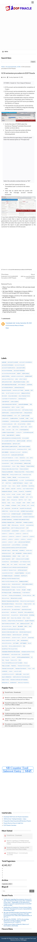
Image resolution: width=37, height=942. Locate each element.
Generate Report (13, 480)
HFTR (31, 497)
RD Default (18, 606)
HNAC (13, 502)
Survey (14, 657)
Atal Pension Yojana (19, 382)
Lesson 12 (11, 533)
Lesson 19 (25, 536)
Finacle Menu (30, 466)
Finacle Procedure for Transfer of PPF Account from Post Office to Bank (19, 703)
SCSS (18, 66)
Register (20, 612)
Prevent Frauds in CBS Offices (10, 601)
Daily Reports (10, 435)
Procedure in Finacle (8, 604)
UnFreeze (4, 671)
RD (2, 606)
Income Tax (15, 508)
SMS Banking (24, 640)
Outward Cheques (7, 575)
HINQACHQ (14, 500)
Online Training (19, 573)
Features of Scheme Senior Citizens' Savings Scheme (18, 300)
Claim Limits (5, 418)
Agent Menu (25, 373)
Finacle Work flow (15, 474)
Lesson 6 (23, 539)
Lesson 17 (18, 536)
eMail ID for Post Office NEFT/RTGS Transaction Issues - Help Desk (19, 719)
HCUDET (28, 494)
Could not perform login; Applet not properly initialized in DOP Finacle (18, 714)
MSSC (19, 556)
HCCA (3, 494)
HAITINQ (19, 488)
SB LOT (14, 626)
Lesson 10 (29, 531)
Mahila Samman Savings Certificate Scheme (14, 547)
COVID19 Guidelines (7, 424)
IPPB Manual (15, 525)
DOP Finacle (15, 938)
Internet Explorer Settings (21, 519)
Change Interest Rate (16, 412)
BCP (32, 390)
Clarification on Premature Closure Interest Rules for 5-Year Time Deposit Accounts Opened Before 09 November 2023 (18, 909)
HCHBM (19, 494)
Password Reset (16, 584)
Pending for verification (18, 587)
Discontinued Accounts (9, 449)
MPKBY (14, 556)
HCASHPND (28, 491)
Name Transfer (6, 559)
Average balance (19, 387)
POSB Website (26, 592)
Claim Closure (25, 415)
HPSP (33, 502)
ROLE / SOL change (16, 618)
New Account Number (22, 559)
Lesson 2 (32, 536)
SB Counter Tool (6, 626)
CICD (15, 415)
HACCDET (4, 486)
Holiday (18, 502)
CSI (13, 429)
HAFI (3, 488)
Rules (28, 618)
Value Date (26, 674)
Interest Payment (27, 514)
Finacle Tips (5, 474)
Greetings (8, 483)
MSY (27, 556)
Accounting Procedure (9, 373)
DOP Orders (5, 452)
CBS (31, 404)
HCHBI (13, 494)
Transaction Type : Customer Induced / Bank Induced (18, 709)
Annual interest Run (8, 379)
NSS (11, 564)
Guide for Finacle (18, 483)
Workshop (13, 682)
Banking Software (18, 390)
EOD (12, 463)
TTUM (29, 668)
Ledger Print (15, 531)
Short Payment (6, 637)
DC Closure (25, 438)
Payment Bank (6, 587)
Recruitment (5, 612)
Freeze (14, 477)
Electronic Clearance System (10, 460)
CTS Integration (23, 429)
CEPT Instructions (27, 410)
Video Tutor (5, 679)
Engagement (5, 463)
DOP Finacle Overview (10, 825)
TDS (3, 660)
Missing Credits (27, 553)
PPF (34, 595)
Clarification (14, 418)
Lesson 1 (22, 531)
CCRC (22, 407)
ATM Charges (21, 384)
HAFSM (8, 488)
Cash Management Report (9, 404)
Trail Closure (6, 665)
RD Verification (6, 609)
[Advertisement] (18, 30)
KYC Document (6, 531)
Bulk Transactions (24, 396)
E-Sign (16, 457)
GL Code (21, 480)
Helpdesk (15, 497)
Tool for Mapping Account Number (12, 663)
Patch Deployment (27, 584)
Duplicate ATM (6, 455)
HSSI (3, 505)
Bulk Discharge (13, 396)
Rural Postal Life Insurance (16, 620)
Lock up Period (16, 545)
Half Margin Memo (28, 488)
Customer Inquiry (28, 432)
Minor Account (6, 553)
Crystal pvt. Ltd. (10, 323)
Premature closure (16, 598)
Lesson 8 (4, 542)
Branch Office (26, 393)
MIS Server (19, 553)
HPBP (23, 502)
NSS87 (28, 564)
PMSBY (29, 590)
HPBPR (28, 502)
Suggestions (25, 654)
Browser (4, 396)
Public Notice (28, 604)
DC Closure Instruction (8, 441)
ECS (28, 457)
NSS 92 (15, 564)
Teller (7, 660)
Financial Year (27, 474)
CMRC (27, 418)
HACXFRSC (24, 486)
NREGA (3, 564)
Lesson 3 (4, 539)
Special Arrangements (15, 646)
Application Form (7, 382)
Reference (14, 612)
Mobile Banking (6, 556)
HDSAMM (9, 497)
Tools (25, 663)
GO (32, 891)
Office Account (22, 570)
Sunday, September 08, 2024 (24, 323)
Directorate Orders (24, 446)
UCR (33, 668)
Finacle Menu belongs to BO (10, 469)
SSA (24, 646)
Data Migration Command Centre (11, 438)
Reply (7, 328)
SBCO (25, 626)
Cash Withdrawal (23, 404)
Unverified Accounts (8, 674)
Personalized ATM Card (8, 590)
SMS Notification (6, 643)
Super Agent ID (6, 657)
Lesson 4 (10, 539)
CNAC (31, 418)
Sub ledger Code (15, 654)
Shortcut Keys (16, 637)
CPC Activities (21, 424)
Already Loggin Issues (17, 376)
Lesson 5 (16, 539)
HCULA (3, 497)
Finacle (23, 466)
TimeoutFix (13, 660)
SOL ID (29, 643)
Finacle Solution (19, 472)
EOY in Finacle (19, 463)
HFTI (27, 497)
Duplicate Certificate (17, 455)
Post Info (4, 595)
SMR (18, 640)
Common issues (14, 421)
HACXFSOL (31, 486)
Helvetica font (14, 940)
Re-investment (16, 609)
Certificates (5, 412)
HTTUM (24, 505)
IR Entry (22, 525)
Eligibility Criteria (25, 460)
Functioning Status (23, 477)
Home (3, 66)
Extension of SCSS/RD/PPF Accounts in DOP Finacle (9, 277)
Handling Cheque (7, 491)
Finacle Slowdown (7, 472)
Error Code (27, 463)
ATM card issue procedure (9, 384)
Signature (31, 637)
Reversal (31, 615)
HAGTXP (13, 488)
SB (31, 623)
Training (13, 665)
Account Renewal (7, 370)
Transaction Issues (20, 668)
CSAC (3, 429)
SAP (18, 623)
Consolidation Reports (27, 421)
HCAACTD (21, 491)
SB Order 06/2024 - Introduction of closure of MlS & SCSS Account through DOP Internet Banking (17, 292)
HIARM (3, 500)
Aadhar (4, 362)
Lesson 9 (10, 542)
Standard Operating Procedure (11, 651)
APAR (16, 379)
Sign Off (24, 637)
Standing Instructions (27, 651)
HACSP (18, 486)
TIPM (19, 660)
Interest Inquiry (16, 514)
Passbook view (6, 584)
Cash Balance (22, 398)
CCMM (17, 407)
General (4, 480)
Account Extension (11, 66)
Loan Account (6, 545)
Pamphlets (24, 575)
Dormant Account (15, 452)
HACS (13, 486)
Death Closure (21, 441)
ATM (28, 382)
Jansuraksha (29, 525)
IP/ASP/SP (4, 525)
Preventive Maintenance (27, 601)
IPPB (9, 525)
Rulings (4, 620)
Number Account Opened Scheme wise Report (15, 567)
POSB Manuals (17, 592)
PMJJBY (24, 590)
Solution (4, 646)
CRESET (30, 426)
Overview (17, 575)
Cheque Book (28, 412)
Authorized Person (7, 387)
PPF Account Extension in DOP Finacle (28, 277)
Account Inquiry (20, 365)
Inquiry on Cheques (25, 508)
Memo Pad (15, 550)
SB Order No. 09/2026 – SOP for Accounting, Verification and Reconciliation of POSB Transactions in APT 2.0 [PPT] (16, 920)
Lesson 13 (18, 533)
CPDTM (29, 424)
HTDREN (8, 505)
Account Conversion (25, 362)
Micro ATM (29, 550)
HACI (9, 486)
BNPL (3, 393)
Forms (9, 477)
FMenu (4, 477)
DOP (29, 449)
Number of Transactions (9, 570)
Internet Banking (7, 519)
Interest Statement (28, 516)
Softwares (23, 643)
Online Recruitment (7, 573)
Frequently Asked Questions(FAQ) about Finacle (17, 821)
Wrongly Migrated (23, 682)
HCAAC (15, 491)
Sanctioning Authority (8, 623)
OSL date (28, 573)
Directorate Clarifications (9, 446)
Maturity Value (6, 550)
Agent (19, 373)
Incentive (7, 508)
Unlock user (17, 671)
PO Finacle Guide (6, 592)
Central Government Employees (11, 410)
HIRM (29, 500)
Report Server (24, 615)
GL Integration (29, 480)
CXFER (3, 435)
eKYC (31, 457)
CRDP (9, 426)
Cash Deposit (5, 401)
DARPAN (18, 435)
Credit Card (23, 426)
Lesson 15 (4, 536)
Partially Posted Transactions (10, 578)
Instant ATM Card (14, 511)
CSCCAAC (8, 429)
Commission (5, 421)
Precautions (5, 598)
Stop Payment (6, 654)
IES (2, 508)
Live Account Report (24, 542)
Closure (21, 418)
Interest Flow (6, 514)
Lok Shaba (25, 545)
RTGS (24, 618)
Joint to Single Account (18, 528)
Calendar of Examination (9, 398)
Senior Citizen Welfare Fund (10, 632)
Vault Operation (6, 677)
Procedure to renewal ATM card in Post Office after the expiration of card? (18, 725)
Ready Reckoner (26, 609)
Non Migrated (14, 561)
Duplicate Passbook (7, 457)
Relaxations (14, 615)
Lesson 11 (4, 533)
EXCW (13, 466)
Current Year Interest (8, 432)
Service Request (17, 634)
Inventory (19, 522)
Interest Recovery (16, 516)
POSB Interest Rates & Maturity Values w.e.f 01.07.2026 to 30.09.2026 (16, 925)
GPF (3, 483)
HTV (28, 505)
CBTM (13, 407)
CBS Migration (6, 407)
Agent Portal (6, 376)
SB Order (20, 626)
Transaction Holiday (24, 665)
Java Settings (5, 528)
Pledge (18, 590)
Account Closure (13, 362)
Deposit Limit (16, 443)
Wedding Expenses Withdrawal (19, 679)
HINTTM (21, 500)
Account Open (21, 367)
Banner (27, 390)
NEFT (13, 559)
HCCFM (8, 494)
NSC (8, 564)
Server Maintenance (25, 632)
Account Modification (8, 367)
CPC (15, 424)
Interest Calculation (27, 511)
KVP (27, 528)
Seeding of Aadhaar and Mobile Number (13, 629)
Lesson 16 (11, 536)
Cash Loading (14, 401)
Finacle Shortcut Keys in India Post (13, 823)
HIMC (8, 500)
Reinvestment (6, 615)
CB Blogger (23, 940)
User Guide (19, 674)
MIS (13, 553)
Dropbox (24, 452)
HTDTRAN (13, 505)
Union (10, 671)
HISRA (8, 502)
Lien (15, 542)
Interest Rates (6, 516)
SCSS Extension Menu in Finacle (15, 325)
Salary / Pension (29, 620)
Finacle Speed (29, 472)
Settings (25, 634)
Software (16, 643)
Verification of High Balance (21, 677)
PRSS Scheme (18, 604)
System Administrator (23, 657)
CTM (17, 429)
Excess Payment (6, 466)
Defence (29, 441)
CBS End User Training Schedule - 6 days (15, 819)
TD (31, 657)
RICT (8, 618)
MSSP (23, 556)
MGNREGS (22, 550)
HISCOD (4, 502)
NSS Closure (22, 564)
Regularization (29, 612)
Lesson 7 (29, 539)
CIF (19, 415)
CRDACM (4, 426)
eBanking (22, 457)
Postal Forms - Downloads (13, 692)
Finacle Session (24, 469)
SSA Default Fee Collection (9, 649)
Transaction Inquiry (8, 668)
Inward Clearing (28, 522)
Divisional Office (22, 449)
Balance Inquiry (6, 390)
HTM (19, 505)
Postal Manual (27, 595)
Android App (28, 376)
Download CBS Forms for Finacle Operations (16, 816)
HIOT (25, 500)
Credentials (15, 426)
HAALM (26, 483)
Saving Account (25, 623)
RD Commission (9, 606)
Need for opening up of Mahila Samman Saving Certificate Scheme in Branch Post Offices (18, 698)
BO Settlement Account (13, 393)
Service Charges (6, 634)
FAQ (18, 466)
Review (4, 618)
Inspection (5, 511)
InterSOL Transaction (8, 522)
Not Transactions (25, 561)
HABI (31, 483)
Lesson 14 (25, 533)
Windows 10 (5, 682)
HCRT (23, 494)
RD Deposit (25, 606)
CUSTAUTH (19, 432)
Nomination (5, 561)
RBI (34, 604)
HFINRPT (22, 497)
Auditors (29, 384)
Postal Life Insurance (15, 595)
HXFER (32, 505)
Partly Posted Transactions (10, 581)
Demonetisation (6, 443)
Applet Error (23, 379)
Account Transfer (19, 370)
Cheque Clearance (7, 415)
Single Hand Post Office (9, 640)
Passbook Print (23, 581)
